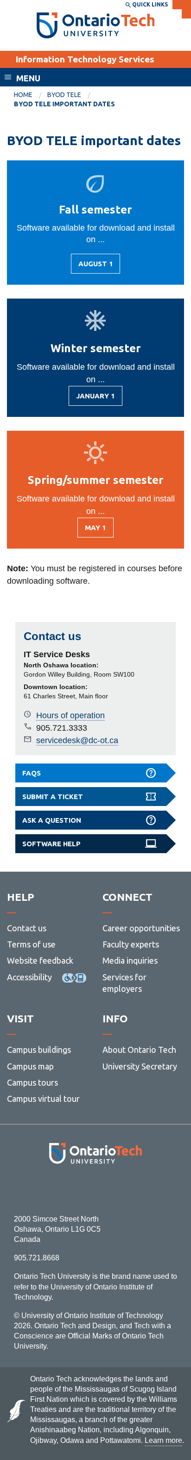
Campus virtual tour (43, 1098)
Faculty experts (130, 944)
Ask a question (51, 820)
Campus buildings (39, 1049)
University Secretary (139, 1066)
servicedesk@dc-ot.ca (77, 740)
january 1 (95, 399)
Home (23, 94)
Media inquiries (130, 960)
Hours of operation (70, 715)
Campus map (30, 1066)
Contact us (26, 928)
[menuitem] (30, 95)
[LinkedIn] (116, 1188)
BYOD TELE (64, 94)
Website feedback (40, 960)
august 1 (96, 267)
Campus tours (32, 1082)
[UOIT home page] (96, 25)
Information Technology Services (84, 59)
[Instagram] (96, 1188)
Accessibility (29, 977)
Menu (28, 78)
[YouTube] (137, 1188)
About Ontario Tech (139, 1049)
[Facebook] (54, 1188)
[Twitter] (75, 1188)
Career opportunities (141, 928)
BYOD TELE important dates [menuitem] (64, 104)
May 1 (99, 531)
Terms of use (31, 944)
